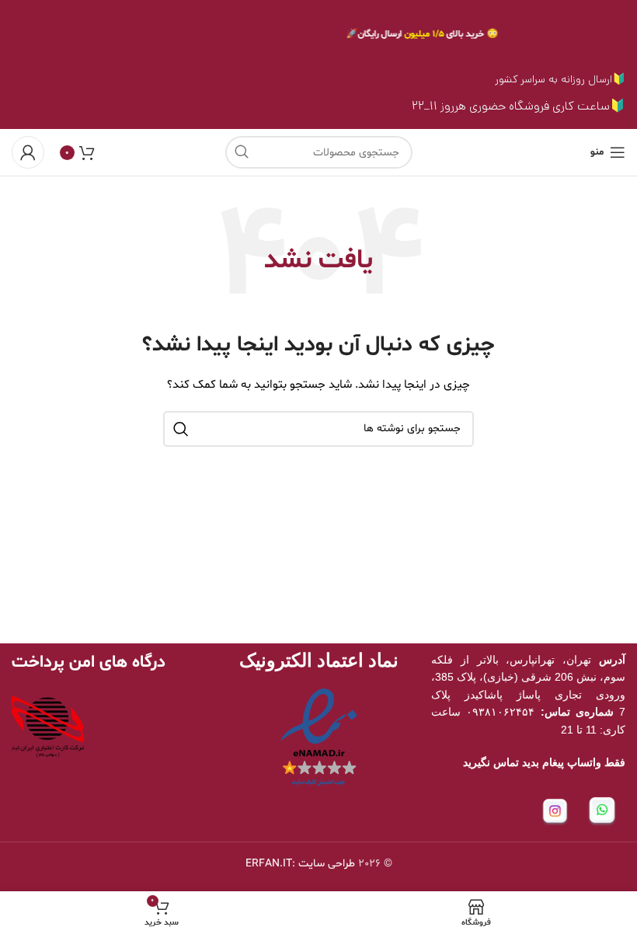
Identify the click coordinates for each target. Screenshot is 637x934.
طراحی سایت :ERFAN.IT (300, 863)
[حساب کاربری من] (28, 152)
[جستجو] (241, 152)
